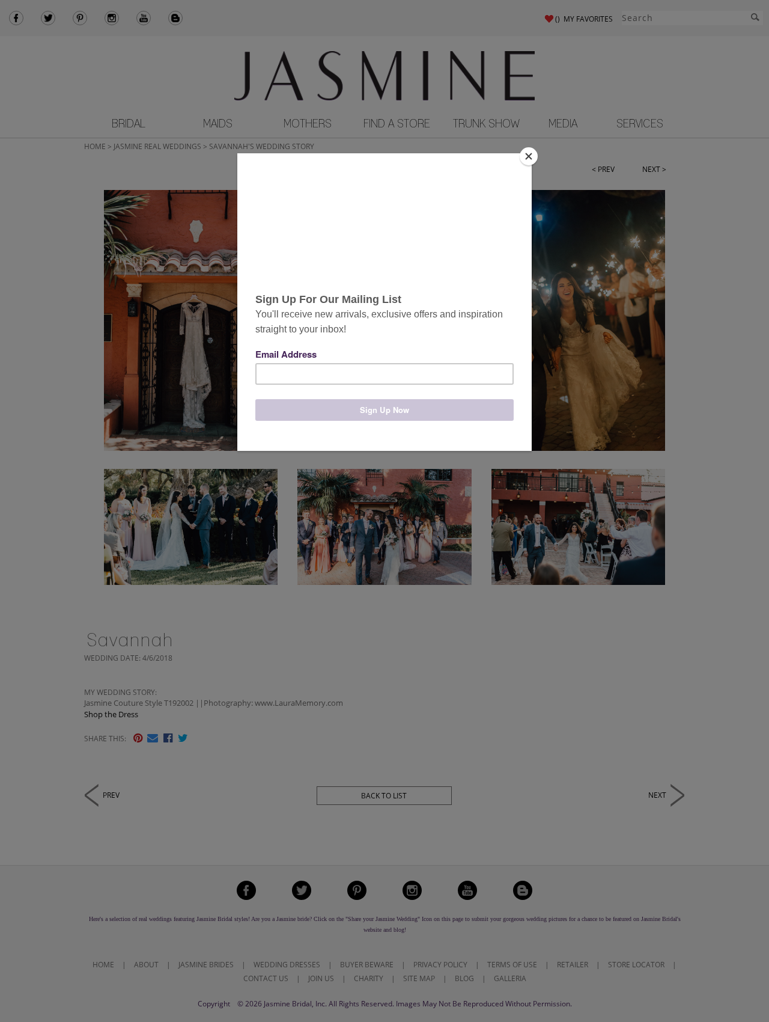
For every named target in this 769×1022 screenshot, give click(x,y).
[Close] (529, 156)
